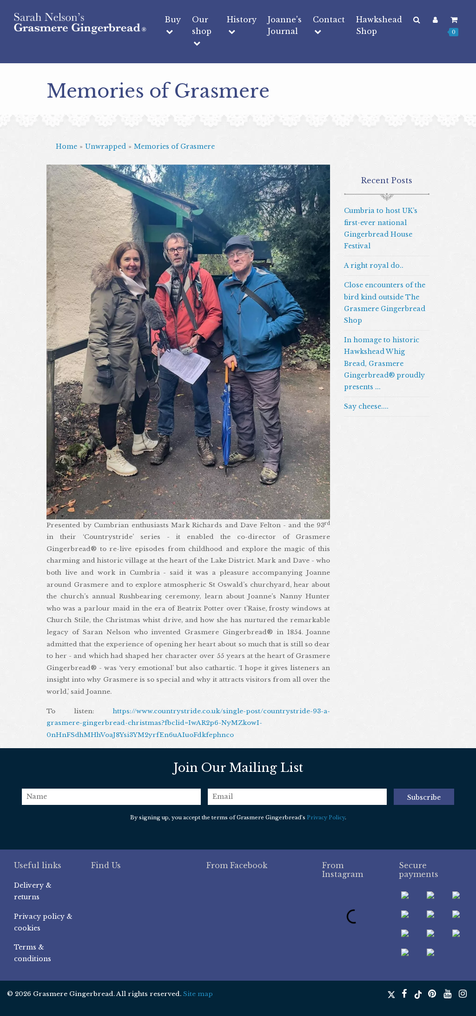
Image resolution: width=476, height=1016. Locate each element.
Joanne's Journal (285, 25)
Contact (329, 19)
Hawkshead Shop (379, 25)
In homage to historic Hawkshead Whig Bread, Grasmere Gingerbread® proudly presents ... (384, 363)
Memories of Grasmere (174, 146)
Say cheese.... (366, 406)
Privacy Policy (326, 817)
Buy (173, 19)
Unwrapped (105, 146)
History (242, 19)
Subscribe (424, 797)
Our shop (202, 25)
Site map (198, 994)
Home (66, 146)
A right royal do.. (373, 265)
